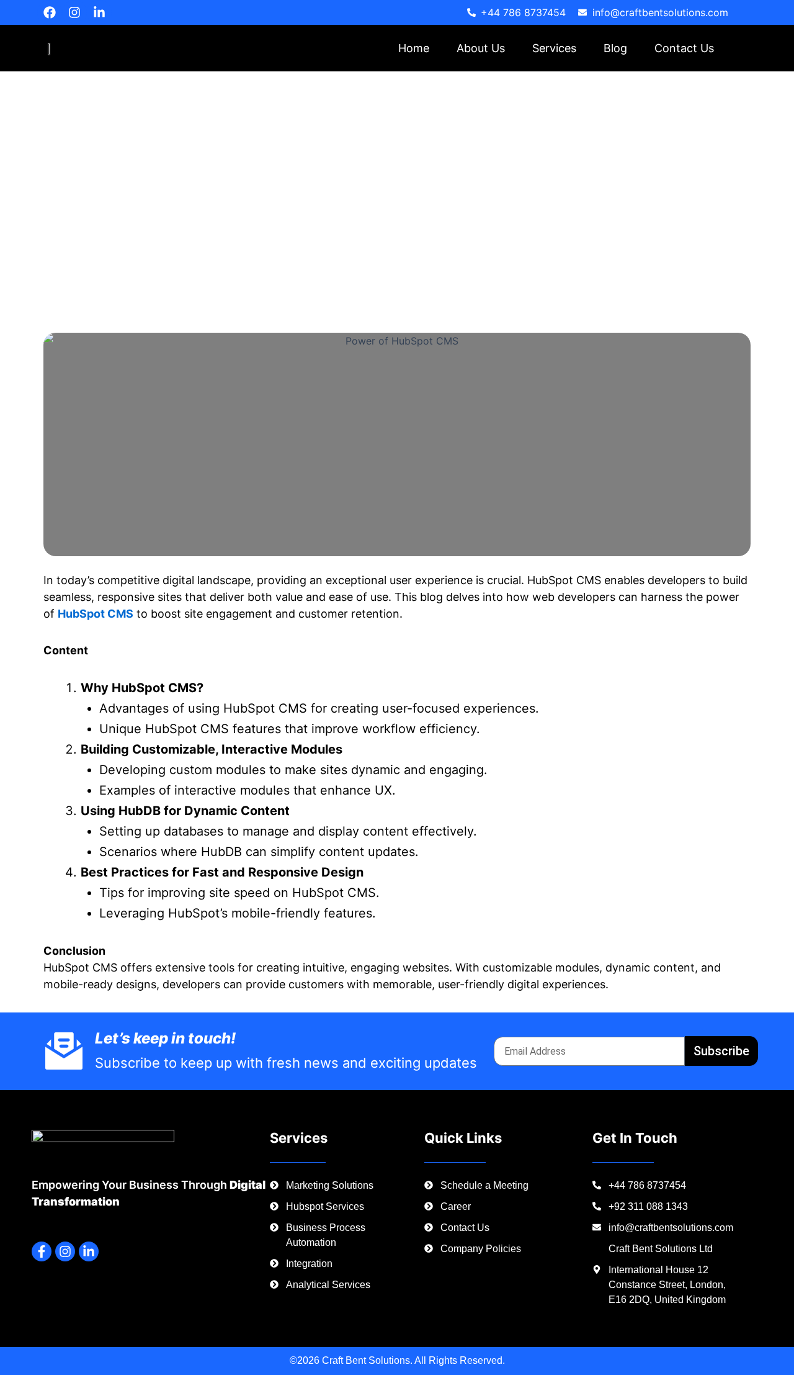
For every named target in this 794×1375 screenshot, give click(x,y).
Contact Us (684, 48)
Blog (615, 48)
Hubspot (110, 254)
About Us (481, 48)
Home (413, 48)
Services (554, 48)
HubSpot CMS (95, 613)
